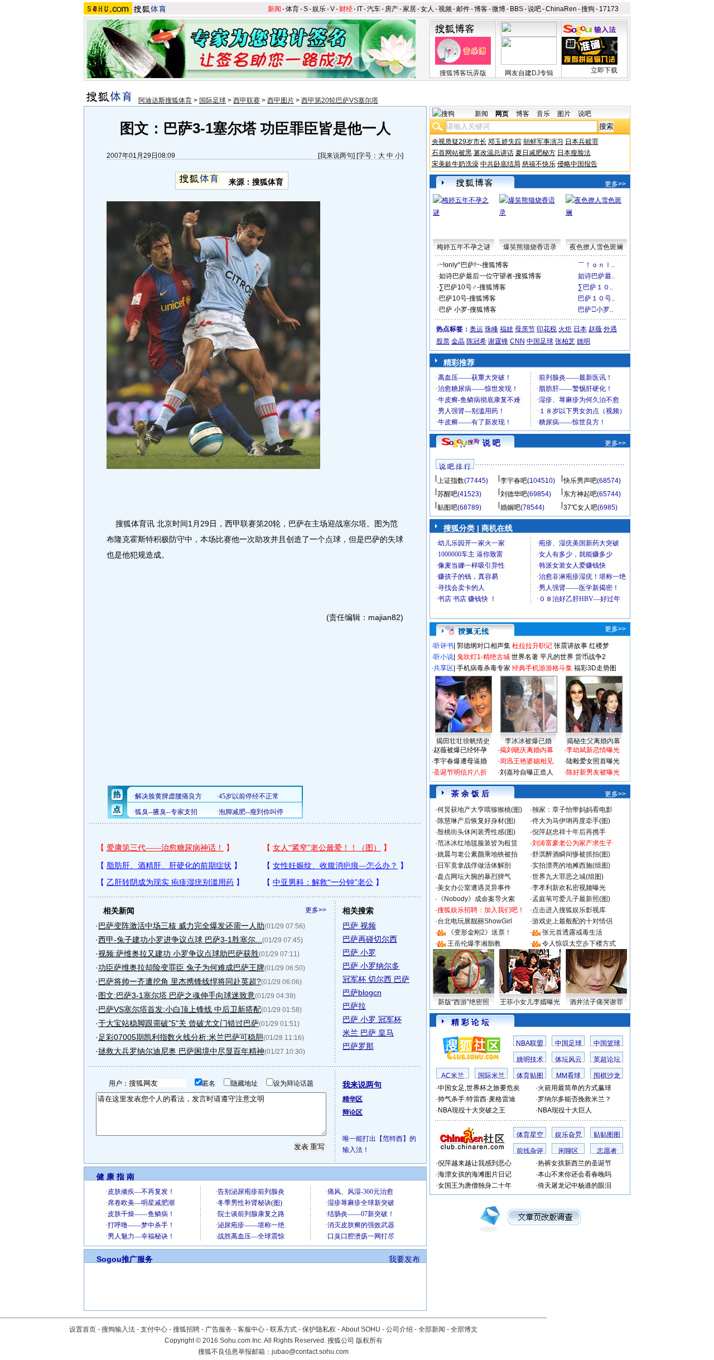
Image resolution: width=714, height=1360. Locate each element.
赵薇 (595, 329)
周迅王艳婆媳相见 (526, 761)
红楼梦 (599, 646)
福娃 (506, 329)
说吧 (534, 9)
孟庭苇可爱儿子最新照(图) (571, 899)
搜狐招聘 (186, 1329)
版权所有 (369, 1340)
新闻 (274, 9)
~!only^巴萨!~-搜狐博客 (474, 265)
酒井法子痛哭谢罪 (596, 1002)
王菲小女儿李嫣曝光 (530, 1002)
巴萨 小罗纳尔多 (370, 965)
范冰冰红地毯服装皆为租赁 (477, 843)
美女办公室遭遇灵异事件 (474, 888)
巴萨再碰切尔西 (369, 939)
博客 (481, 9)
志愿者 (607, 1151)
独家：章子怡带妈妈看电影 (572, 810)
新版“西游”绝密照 (463, 1002)
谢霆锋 (498, 341)
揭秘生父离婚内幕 (593, 741)
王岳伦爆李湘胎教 (474, 943)
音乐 (543, 114)
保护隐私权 (319, 1329)
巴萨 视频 (359, 925)
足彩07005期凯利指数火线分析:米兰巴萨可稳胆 (180, 1037)
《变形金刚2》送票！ (479, 932)
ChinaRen (561, 9)
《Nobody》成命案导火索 (476, 899)
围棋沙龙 (607, 1076)
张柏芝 (565, 341)
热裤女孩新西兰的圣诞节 (574, 1163)
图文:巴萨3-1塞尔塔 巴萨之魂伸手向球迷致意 (176, 995)
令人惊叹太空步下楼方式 (579, 943)
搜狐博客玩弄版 (463, 73)
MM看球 (568, 1076)
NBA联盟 (529, 1043)
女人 (427, 9)
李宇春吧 (513, 481)
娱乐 (319, 9)
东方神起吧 (580, 494)
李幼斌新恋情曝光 (593, 750)
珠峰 (491, 329)
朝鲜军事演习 (543, 142)
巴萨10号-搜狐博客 (467, 298)
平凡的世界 (556, 657)
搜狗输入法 (118, 1329)
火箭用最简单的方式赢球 (574, 1088)
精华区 (352, 1099)
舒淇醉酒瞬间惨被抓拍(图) (571, 854)
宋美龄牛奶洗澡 (455, 164)
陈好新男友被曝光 (593, 772)
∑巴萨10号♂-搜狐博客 (472, 287)
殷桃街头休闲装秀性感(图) (476, 832)
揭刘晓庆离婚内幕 (526, 750)
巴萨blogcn (362, 992)
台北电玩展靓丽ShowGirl (474, 921)
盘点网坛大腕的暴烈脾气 (474, 876)
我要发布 (404, 1259)
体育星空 (530, 1135)
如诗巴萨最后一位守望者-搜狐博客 (490, 276)
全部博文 (464, 1329)
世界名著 (525, 657)
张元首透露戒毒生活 (572, 932)
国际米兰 (491, 1076)
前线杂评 (530, 1151)
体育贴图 (530, 1076)
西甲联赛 (246, 100)
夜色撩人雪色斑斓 (596, 247)
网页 (502, 114)
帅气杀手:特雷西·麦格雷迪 (476, 1099)
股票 (443, 341)
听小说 (443, 657)
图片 (564, 114)
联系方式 (283, 1329)
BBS (516, 9)
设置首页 (82, 1329)
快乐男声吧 (580, 481)
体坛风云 (568, 1059)
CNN (517, 341)
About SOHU (360, 1329)
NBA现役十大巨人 (565, 1110)
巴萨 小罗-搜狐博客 (467, 309)
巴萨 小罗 (359, 952)
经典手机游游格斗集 (542, 668)
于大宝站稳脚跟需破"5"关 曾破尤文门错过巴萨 (178, 1023)
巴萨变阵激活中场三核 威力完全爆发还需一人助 (181, 925)
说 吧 (491, 442)
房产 (391, 9)
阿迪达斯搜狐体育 (165, 100)
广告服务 (218, 1329)
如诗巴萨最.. (596, 276)
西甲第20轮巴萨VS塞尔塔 (339, 100)
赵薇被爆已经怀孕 (460, 750)
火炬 (565, 329)
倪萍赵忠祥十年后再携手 (569, 832)
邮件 (463, 9)
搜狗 (588, 9)
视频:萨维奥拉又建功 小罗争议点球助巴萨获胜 (178, 953)
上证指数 (450, 481)
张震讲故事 (570, 646)
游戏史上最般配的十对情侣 (572, 921)
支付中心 (154, 1329)
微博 (498, 9)
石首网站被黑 (452, 153)
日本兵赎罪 (582, 142)
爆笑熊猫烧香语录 (530, 247)
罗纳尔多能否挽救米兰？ (574, 1099)
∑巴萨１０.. (595, 287)
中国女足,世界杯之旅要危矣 (479, 1088)
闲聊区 (568, 1151)
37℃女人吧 (580, 507)
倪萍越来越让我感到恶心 (475, 1163)
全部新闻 (431, 1329)
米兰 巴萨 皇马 (368, 1032)
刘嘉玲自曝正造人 (526, 772)
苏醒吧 (447, 494)
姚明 (583, 341)
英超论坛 (607, 1059)
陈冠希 (476, 341)
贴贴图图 (607, 1135)
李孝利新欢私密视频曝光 (569, 888)
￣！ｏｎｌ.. (596, 265)
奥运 (476, 329)
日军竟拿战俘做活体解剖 (474, 865)
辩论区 (352, 1112)
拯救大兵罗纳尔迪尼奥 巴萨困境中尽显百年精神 (181, 1051)
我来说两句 (336, 155)
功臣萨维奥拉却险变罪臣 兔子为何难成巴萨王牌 (181, 967)
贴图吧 (447, 507)
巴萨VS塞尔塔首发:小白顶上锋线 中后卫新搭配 (179, 1009)
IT (360, 9)
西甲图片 (280, 100)
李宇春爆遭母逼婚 (460, 761)
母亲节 (525, 329)
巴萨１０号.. (596, 298)
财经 (346, 9)
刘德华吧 (513, 494)
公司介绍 (399, 1329)
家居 (409, 9)
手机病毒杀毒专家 (483, 668)
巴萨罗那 (358, 1046)
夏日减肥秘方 (535, 153)
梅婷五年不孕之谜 (463, 247)
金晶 (458, 341)
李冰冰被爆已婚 (528, 741)
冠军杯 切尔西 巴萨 (375, 979)
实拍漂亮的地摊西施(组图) (571, 865)
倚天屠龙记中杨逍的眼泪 (574, 1185)
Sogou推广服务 (125, 1259)
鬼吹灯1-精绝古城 (483, 657)
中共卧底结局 (500, 164)
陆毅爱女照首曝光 (593, 761)
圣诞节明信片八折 (460, 772)
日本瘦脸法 (574, 153)
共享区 (443, 668)
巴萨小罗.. (595, 309)
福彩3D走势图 (595, 668)
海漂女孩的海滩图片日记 (475, 1174)
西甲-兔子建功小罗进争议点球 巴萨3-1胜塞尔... (180, 939)
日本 (580, 329)
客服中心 (251, 1329)
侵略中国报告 (577, 164)
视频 (445, 9)
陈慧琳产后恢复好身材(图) (476, 821)
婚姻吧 (510, 507)
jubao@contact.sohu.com (310, 1352)
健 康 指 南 (115, 1176)
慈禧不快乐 (539, 164)
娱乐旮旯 (568, 1135)
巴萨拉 (354, 1005)
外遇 (610, 329)
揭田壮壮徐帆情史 (463, 741)
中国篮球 (607, 1043)
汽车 (373, 9)
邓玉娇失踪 (505, 142)
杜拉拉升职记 (532, 646)
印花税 (547, 329)
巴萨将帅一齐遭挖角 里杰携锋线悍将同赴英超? (179, 981)
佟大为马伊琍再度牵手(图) (571, 821)
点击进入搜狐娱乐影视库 (569, 910)
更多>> (315, 910)
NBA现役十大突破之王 (471, 1110)
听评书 (443, 646)
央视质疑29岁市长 (459, 142)
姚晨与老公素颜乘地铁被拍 (477, 854)
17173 (609, 9)
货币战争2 (590, 657)
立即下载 (604, 70)
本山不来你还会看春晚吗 (574, 1174)
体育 (292, 9)
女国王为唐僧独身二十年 (475, 1185)
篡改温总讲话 (494, 153)
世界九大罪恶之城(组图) (568, 876)
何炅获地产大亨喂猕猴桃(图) (479, 810)
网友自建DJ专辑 (529, 73)
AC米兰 (452, 1076)
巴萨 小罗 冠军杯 (372, 1019)
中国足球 (540, 341)
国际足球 (212, 100)
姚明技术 (530, 1059)
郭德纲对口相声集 (483, 646)
